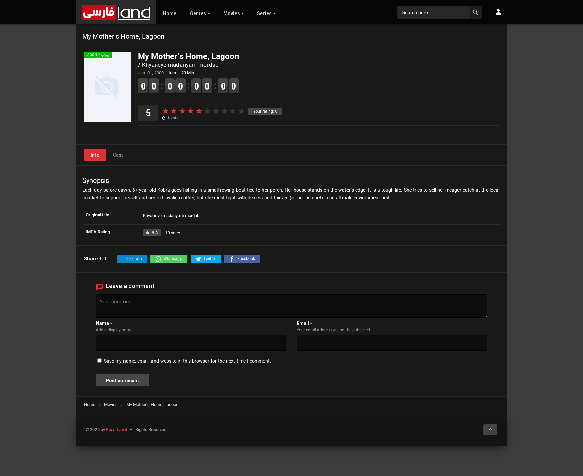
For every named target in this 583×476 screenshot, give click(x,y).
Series (264, 13)
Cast (118, 155)
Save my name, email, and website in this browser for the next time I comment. (187, 361)
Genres (198, 13)
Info (95, 155)
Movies (231, 13)
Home (169, 13)
